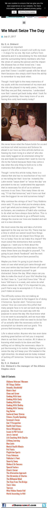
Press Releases (12, 455)
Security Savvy (12, 461)
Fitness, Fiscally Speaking (16, 417)
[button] (24, 22)
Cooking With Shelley (14, 405)
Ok (14, 12)
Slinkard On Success (14, 464)
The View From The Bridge (16, 481)
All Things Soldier (13, 384)
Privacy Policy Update (27, 12)
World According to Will (15, 493)
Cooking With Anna (13, 396)
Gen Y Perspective (13, 422)
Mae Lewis (10, 443)
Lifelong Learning (13, 440)
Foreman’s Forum (13, 419)
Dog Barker (10, 411)
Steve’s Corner (12, 470)
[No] (45, 8)
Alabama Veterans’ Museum (17, 381)
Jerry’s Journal (12, 434)
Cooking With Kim (13, 402)
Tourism (9, 487)
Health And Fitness (13, 425)
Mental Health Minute (14, 446)
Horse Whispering (13, 428)
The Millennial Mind (14, 478)
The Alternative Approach (16, 473)
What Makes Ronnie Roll (15, 490)
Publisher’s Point (13, 458)
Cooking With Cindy (14, 399)
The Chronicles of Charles (16, 476)
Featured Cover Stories (15, 414)
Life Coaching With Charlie (17, 437)
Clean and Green (12, 393)
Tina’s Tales (11, 484)
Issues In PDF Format (14, 431)
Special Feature (12, 467)
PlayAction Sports (13, 452)
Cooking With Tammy (14, 408)
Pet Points (10, 449)
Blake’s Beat (11, 390)
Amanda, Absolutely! (14, 387)
